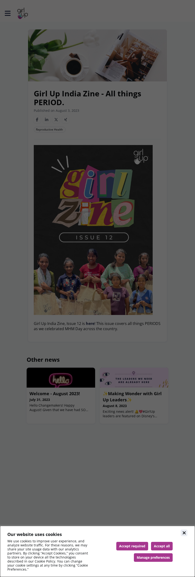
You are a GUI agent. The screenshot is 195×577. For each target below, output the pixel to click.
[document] (97, 551)
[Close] (184, 533)
